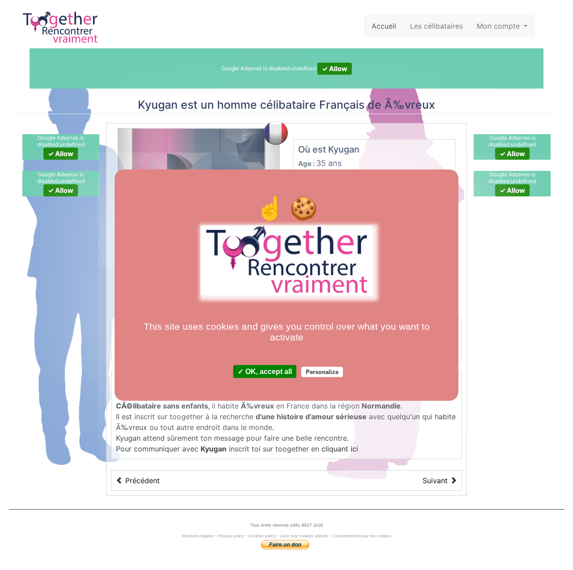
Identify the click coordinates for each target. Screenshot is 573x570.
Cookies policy (262, 535)
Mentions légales (198, 535)
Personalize (322, 371)
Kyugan (158, 104)
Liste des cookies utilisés (304, 535)
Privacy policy (231, 535)
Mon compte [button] (499, 25)
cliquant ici (339, 448)
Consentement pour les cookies (361, 535)
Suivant (435, 480)
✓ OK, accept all (265, 371)
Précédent (142, 480)
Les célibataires (436, 25)
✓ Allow (334, 68)
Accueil (384, 25)
